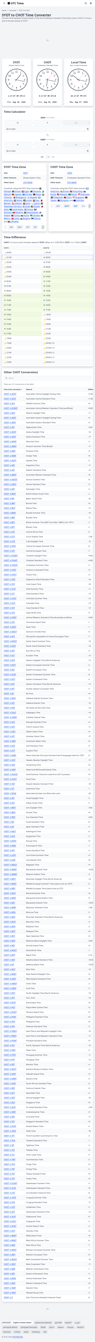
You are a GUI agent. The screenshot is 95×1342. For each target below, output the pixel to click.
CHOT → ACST (10, 398)
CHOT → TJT (9, 1145)
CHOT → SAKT (10, 1074)
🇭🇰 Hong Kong (76, 191)
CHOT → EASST (10, 641)
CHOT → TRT (9, 1169)
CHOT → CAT (9, 532)
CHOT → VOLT (10, 1221)
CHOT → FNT (9, 708)
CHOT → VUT (9, 1231)
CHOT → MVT (10, 926)
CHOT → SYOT (10, 1126)
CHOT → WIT (9, 1273)
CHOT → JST (9, 826)
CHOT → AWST (10, 475)
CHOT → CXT (9, 622)
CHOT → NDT (9, 941)
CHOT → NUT (9, 969)
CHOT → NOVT (10, 950)
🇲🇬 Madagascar (19, 197)
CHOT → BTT (9, 527)
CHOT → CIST (9, 579)
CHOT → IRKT (10, 812)
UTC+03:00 (27, 182)
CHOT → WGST (10, 1259)
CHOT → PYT (9, 1059)
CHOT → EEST (10, 665)
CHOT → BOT (9, 508)
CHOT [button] (45, 248)
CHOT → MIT (9, 903)
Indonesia (36, 1332)
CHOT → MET (9, 888)
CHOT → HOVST (11, 774)
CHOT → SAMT (10, 1078)
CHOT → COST (10, 598)
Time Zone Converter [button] (12, 389)
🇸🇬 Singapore (78, 197)
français (70, 1327)
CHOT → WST (9, 1283)
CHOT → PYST (10, 1055)
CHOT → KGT (9, 836)
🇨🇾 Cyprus (35, 203)
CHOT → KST (9, 850)
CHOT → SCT (9, 1093)
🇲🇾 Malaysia (62, 194)
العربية (77, 1322)
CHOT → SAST (10, 1083)
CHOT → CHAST (10, 560)
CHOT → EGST (10, 674)
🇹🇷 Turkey (15, 215)
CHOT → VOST (10, 1226)
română (17, 1332)
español (68, 1322)
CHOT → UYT (9, 1202)
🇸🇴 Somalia (27, 194)
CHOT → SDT (9, 1097)
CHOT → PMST (10, 1036)
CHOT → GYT (9, 750)
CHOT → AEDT (10, 417)
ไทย (45, 1332)
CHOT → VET (9, 1212)
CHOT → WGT (10, 1264)
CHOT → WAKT (10, 1235)
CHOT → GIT (9, 736)
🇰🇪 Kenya (37, 194)
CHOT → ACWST (11, 408)
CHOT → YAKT (10, 1288)
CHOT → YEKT (10, 1292)
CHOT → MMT (10, 907)
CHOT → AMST (10, 446)
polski (26, 1332)
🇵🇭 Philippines (56, 197)
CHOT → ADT (9, 413)
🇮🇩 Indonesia (83, 194)
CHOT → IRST (9, 817)
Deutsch (80, 1327)
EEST (20, 227)
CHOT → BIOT (10, 494)
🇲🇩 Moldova (18, 212)
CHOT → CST (9, 608)
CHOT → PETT (10, 1002)
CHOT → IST (9, 822)
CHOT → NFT (9, 945)
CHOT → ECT (9, 655)
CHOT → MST (9, 917)
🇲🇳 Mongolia (63, 200)
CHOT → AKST (10, 437)
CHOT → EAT (9, 650)
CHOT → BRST (10, 513)
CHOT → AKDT (10, 432)
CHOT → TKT (9, 1150)
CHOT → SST (9, 1121)
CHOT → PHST (10, 1017)
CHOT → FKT (9, 703)
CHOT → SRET (10, 1112)
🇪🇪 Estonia (35, 218)
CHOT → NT (9, 964)
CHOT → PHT (9, 1021)
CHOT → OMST (10, 983)
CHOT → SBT (9, 1088)
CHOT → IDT (9, 798)
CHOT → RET (9, 1064)
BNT (76, 206)
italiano (61, 1327)
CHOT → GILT (10, 731)
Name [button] (28, 389)
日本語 (43, 1327)
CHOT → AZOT (10, 484)
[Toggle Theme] (91, 3)
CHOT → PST (9, 1045)
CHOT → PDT (9, 993)
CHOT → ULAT (10, 1188)
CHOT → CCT (9, 536)
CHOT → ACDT (10, 394)
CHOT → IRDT (10, 807)
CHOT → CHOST (11, 565)
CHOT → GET (9, 722)
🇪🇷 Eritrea (16, 191)
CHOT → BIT (9, 498)
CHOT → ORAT (10, 988)
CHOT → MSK (10, 912)
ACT (58, 206)
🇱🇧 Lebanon (17, 203)
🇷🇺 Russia (25, 215)
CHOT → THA (9, 1140)
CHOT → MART (10, 869)
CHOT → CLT (9, 593)
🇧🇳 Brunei (64, 191)
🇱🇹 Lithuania (13, 221)
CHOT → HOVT (10, 779)
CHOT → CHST (10, 570)
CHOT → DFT (9, 636)
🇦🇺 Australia (78, 200)
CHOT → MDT (10, 879)
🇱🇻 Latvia (15, 218)
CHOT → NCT (9, 936)
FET (27, 227)
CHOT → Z (8, 1297)
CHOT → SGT (9, 1102)
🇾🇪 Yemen (18, 200)
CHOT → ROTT (10, 1069)
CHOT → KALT (10, 831)
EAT (11, 227)
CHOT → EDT (9, 660)
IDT (35, 227)
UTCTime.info (17, 1337)
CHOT (69, 173)
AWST (66, 206)
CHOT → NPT (9, 955)
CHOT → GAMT (10, 717)
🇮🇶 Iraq (36, 200)
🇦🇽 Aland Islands (31, 212)
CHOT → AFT (9, 427)
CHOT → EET (9, 670)
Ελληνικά (6, 1332)
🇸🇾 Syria (26, 203)
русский (58, 1322)
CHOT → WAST (10, 1240)
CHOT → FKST (10, 698)
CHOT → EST (9, 684)
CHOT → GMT (10, 741)
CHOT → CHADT (11, 555)
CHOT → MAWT (10, 874)
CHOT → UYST (10, 1197)
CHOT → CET (9, 551)
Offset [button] (90, 389)
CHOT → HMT (10, 769)
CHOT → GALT (10, 712)
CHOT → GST (9, 746)
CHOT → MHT (10, 893)
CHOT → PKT (9, 1026)
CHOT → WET (9, 1254)
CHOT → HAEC (10, 755)
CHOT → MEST (10, 883)
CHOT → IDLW (10, 793)
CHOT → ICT (9, 788)
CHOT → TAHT (10, 1131)
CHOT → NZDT (10, 974)
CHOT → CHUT (10, 574)
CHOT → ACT (9, 403)
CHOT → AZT (9, 489)
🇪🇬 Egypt (25, 191)
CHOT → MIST (10, 898)
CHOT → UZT (9, 1207)
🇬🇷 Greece (28, 209)
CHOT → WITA (10, 1278)
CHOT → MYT (9, 931)
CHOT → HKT (9, 765)
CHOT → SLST (10, 1107)
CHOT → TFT (9, 1136)
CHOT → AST (9, 470)
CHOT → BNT (9, 503)
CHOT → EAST (10, 646)
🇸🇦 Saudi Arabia (16, 209)
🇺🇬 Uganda (16, 194)
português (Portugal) (29, 1327)
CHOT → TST (9, 1174)
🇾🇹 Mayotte (32, 197)
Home (4, 10)
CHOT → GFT (9, 727)
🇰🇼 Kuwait (35, 206)
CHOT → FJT (9, 693)
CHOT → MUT (10, 922)
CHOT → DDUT (10, 631)
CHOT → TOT (9, 1164)
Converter (12, 10)
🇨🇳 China (67, 197)
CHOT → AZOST (10, 479)
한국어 (51, 1327)
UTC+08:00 (71, 182)
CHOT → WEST (10, 1250)
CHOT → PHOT (10, 1012)
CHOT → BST (9, 522)
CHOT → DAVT (10, 627)
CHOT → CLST (10, 589)
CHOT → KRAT (10, 845)
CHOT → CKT (9, 584)
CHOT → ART (9, 465)
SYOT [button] (6, 248)
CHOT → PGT (9, 1007)
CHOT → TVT (9, 1178)
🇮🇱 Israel (26, 206)
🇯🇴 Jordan (27, 200)
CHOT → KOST (10, 841)
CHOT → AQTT (10, 460)
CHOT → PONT (10, 1040)
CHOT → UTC (9, 1193)
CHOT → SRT (9, 1116)
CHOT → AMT (10, 451)
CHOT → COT (9, 603)
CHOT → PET (9, 998)
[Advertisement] (47, 40)
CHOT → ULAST (10, 1183)
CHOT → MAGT (10, 864)
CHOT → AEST (10, 422)
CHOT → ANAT (10, 456)
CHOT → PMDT (10, 1031)
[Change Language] (85, 3)
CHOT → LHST (10, 855)
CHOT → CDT (9, 541)
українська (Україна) (43, 1322)
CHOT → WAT (9, 1245)
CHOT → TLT (9, 1155)
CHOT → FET (9, 689)
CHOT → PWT (10, 1050)
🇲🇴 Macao (72, 194)
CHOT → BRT (9, 517)
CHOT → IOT (9, 803)
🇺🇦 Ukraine (35, 215)
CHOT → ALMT (10, 441)
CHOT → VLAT (10, 1216)
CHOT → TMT (9, 1159)
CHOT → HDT (9, 760)
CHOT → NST (9, 960)
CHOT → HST (9, 784)
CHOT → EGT (9, 679)
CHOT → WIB (9, 1269)
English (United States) (22, 1322)
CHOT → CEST (10, 546)
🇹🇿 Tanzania (35, 191)
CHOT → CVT (9, 612)
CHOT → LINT (10, 860)
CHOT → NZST (10, 979)
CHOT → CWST (10, 617)
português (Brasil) (10, 1327)
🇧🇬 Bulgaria (25, 218)
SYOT (25, 173)
